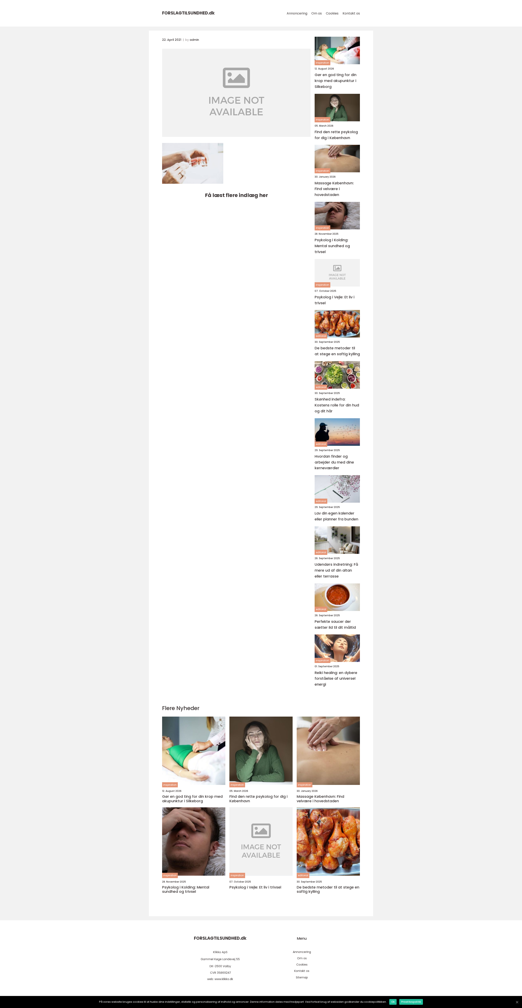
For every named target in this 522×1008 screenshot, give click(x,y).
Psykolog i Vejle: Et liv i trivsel (334, 299)
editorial (321, 336)
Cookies (332, 13)
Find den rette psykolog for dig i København (336, 134)
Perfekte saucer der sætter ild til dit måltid (335, 624)
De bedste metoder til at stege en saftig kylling (337, 350)
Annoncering (297, 13)
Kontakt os (351, 13)
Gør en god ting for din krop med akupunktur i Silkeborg (335, 80)
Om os (316, 13)
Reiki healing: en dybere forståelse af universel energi (336, 678)
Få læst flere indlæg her (236, 195)
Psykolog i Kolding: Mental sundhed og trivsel (332, 245)
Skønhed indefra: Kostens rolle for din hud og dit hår (337, 405)
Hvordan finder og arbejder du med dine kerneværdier (334, 462)
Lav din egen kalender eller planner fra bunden (336, 516)
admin (194, 39)
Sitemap (302, 977)
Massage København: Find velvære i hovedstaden (334, 188)
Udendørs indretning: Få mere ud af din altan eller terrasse (336, 570)
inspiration (322, 62)
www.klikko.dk (224, 979)
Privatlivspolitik (411, 1002)
